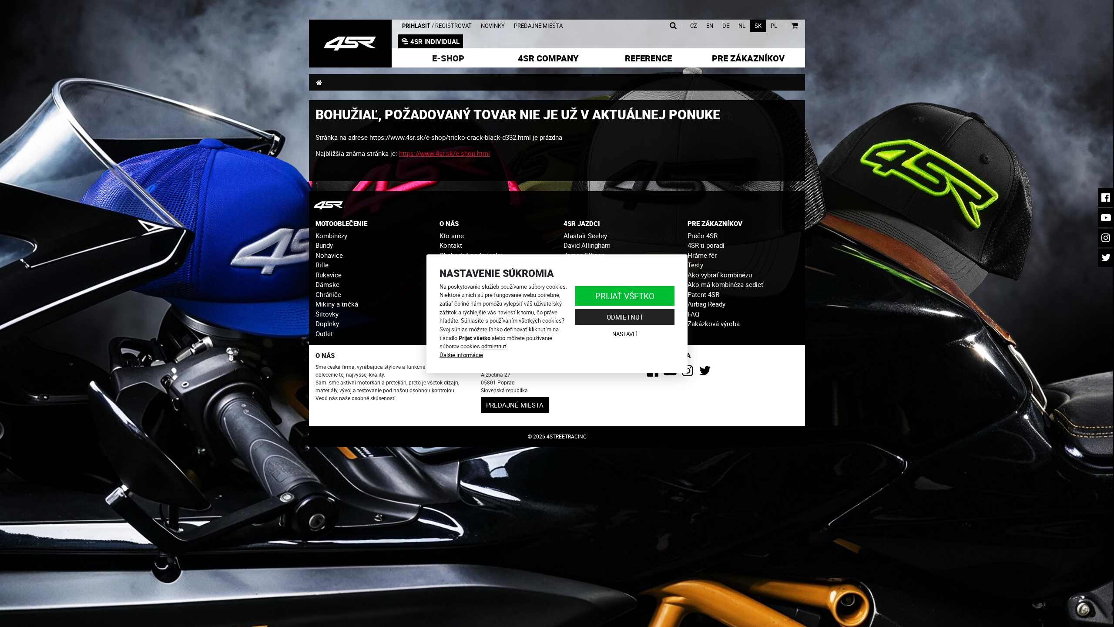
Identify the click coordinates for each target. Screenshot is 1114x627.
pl (774, 26)
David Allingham (587, 245)
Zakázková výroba (714, 323)
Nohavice (329, 255)
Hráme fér (702, 255)
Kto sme (452, 235)
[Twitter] (706, 373)
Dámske (327, 284)
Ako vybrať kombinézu (720, 274)
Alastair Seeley (585, 235)
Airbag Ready (706, 304)
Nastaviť (625, 334)
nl (741, 26)
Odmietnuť (625, 317)
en (709, 26)
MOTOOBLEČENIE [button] (341, 223)
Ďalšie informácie (461, 355)
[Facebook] (654, 373)
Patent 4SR (703, 294)
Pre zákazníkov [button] (748, 58)
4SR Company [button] (548, 58)
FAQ (693, 314)
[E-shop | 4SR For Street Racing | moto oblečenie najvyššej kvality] (350, 43)
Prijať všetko (624, 295)
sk (758, 26)
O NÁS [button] (449, 223)
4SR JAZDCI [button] (582, 223)
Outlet (324, 333)
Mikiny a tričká (336, 304)
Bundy (324, 245)
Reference (648, 58)
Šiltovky (327, 314)
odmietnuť (494, 346)
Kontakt (451, 245)
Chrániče (328, 294)
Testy (695, 264)
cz (693, 26)
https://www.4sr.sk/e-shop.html (444, 153)
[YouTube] (672, 373)
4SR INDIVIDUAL (435, 41)
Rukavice (328, 274)
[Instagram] (689, 373)
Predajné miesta (538, 26)
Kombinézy (331, 235)
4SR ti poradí (706, 245)
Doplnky (327, 323)
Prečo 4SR (703, 235)
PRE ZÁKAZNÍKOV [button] (715, 223)
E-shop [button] (448, 58)
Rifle (322, 264)
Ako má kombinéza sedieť (725, 284)
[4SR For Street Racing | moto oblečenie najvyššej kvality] (318, 82)
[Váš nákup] (794, 26)
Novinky (493, 26)
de (725, 26)
